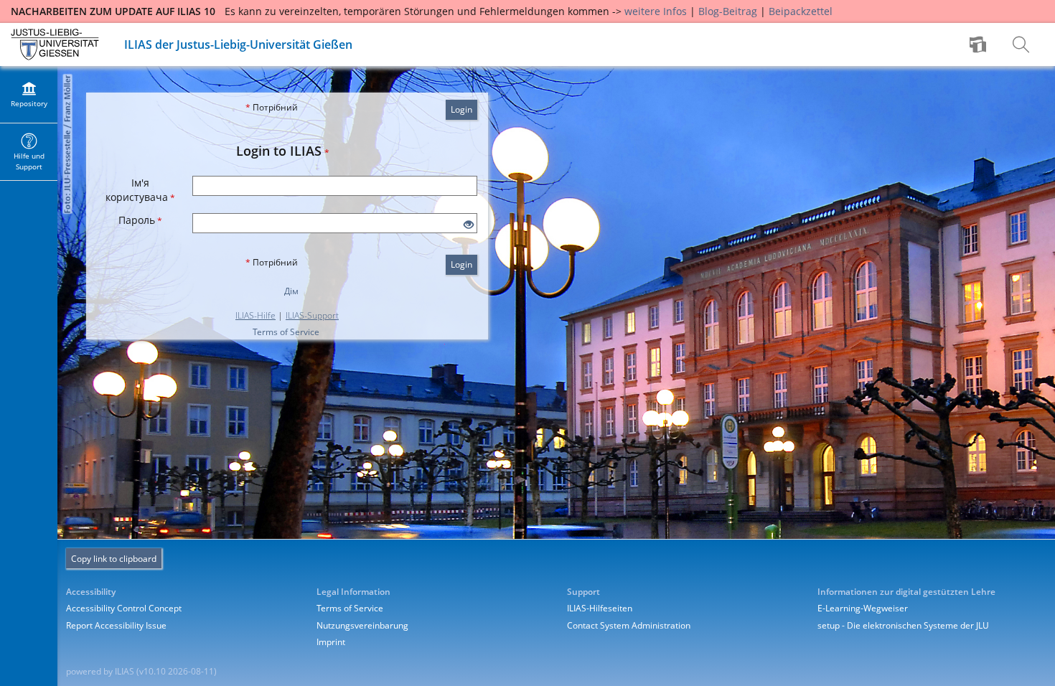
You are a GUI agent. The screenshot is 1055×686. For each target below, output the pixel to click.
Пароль (140, 220)
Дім (291, 291)
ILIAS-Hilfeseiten (599, 608)
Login (461, 109)
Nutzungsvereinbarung (362, 625)
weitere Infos (655, 11)
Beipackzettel (801, 11)
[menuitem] (979, 44)
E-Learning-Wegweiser (862, 608)
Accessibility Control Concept (124, 608)
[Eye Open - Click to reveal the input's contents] (469, 225)
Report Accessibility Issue (116, 625)
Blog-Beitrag (727, 11)
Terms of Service (286, 332)
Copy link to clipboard (113, 559)
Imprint (330, 642)
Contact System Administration (628, 625)
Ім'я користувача (140, 190)
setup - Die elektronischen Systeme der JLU (903, 625)
